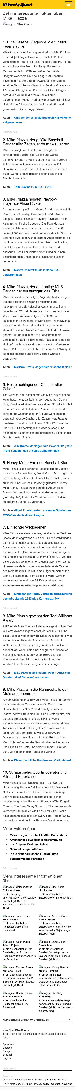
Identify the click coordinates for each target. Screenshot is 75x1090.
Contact (55, 1083)
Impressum (17, 1083)
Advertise (67, 1083)
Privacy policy (41, 1083)
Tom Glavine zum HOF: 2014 (32, 187)
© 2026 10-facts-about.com (18, 1079)
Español (7, 1054)
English (7, 1058)
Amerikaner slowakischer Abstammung (36, 840)
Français (7, 1051)
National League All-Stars (26, 849)
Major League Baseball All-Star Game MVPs (38, 835)
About (29, 1083)
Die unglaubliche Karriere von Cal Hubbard (42, 760)
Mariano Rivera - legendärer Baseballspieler (43, 367)
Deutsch (7, 1047)
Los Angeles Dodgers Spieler (29, 844)
